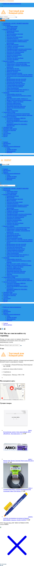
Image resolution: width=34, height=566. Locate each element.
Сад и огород (7, 133)
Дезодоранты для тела (13, 68)
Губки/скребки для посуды (14, 94)
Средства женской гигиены (14, 73)
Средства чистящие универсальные (17, 50)
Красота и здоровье (8, 61)
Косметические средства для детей (16, 79)
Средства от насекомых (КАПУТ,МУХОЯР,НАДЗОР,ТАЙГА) (17, 120)
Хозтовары (6, 92)
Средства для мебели (12, 59)
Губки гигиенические (13, 88)
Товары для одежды (12, 56)
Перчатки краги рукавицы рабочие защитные (19, 115)
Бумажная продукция (13, 31)
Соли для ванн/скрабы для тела (15, 91)
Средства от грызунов (9, 130)
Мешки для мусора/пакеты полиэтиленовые (19, 100)
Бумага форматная (12, 28)
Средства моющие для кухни (15, 34)
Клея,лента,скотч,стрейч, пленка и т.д (17, 98)
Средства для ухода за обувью (15, 58)
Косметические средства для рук (16, 83)
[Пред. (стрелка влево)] (0, 565)
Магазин (7, 143)
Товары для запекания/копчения (16, 107)
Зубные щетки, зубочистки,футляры (17, 64)
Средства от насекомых (10, 116)
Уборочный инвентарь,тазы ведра (16, 106)
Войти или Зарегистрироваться (12, 3)
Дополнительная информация (11, 146)
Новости (5, 145)
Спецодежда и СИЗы (9, 112)
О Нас (8, 148)
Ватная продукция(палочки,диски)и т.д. (18, 89)
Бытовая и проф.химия (9, 29)
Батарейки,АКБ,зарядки (10, 128)
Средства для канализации (14, 55)
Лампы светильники (12, 110)
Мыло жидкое (10, 32)
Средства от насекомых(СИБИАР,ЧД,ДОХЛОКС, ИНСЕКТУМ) (17, 124)
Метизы (5, 134)
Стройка (5, 131)
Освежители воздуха (12, 38)
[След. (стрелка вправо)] (2, 565)
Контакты (9, 152)
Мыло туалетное (11, 35)
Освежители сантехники (14, 53)
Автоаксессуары (8, 127)
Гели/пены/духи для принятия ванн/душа (18, 62)
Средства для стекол (12, 47)
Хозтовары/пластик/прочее (14, 104)
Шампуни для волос (12, 71)
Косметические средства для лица (16, 80)
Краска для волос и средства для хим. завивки (20, 74)
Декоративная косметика (14, 70)
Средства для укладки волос (15, 82)
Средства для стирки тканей (15, 37)
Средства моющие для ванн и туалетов (18, 40)
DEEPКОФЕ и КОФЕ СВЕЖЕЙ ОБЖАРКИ (15, 23)
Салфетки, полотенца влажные (15, 46)
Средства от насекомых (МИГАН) (16, 118)
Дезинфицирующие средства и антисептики (19, 49)
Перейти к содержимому (7, 0)
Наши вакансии (11, 151)
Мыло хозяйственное (12, 44)
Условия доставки (12, 149)
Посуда (5, 136)
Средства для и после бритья (15, 86)
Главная (5, 142)
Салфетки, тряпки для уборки (15, 101)
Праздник (9, 109)
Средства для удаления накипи (15, 52)
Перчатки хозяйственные (14, 103)
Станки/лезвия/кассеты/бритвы (15, 85)
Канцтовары (6, 25)
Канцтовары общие (12, 26)
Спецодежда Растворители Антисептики (18, 113)
